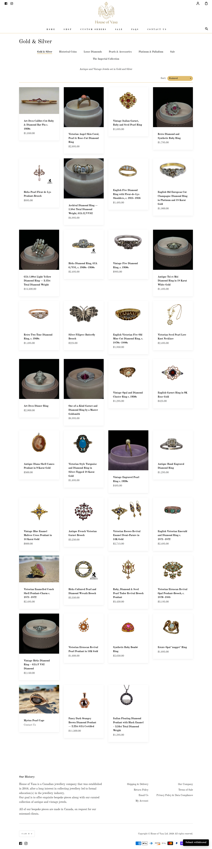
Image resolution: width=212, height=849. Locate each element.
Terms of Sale (185, 790)
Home (51, 29)
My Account (141, 801)
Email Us (143, 795)
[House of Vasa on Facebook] (20, 843)
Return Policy (141, 790)
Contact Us (157, 29)
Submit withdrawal (195, 842)
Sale (119, 29)
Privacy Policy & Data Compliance (174, 795)
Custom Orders (93, 29)
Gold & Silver (44, 52)
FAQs (135, 29)
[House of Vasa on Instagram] (25, 843)
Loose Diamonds (93, 52)
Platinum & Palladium (151, 52)
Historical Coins (68, 52)
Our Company (185, 784)
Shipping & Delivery (137, 784)
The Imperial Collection (106, 59)
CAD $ (26, 834)
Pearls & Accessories (120, 52)
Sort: (164, 78)
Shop (68, 29)
